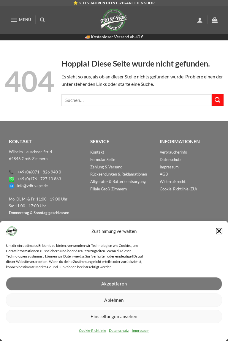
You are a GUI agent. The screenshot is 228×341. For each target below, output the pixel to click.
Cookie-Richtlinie (92, 330)
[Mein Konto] (200, 19)
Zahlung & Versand (106, 167)
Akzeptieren (114, 283)
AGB (164, 174)
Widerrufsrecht (173, 181)
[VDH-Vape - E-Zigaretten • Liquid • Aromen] (114, 20)
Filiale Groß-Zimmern (108, 189)
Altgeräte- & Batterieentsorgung (118, 181)
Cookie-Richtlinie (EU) (178, 189)
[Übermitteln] (218, 100)
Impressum (140, 330)
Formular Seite (102, 159)
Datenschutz (119, 330)
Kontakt (97, 152)
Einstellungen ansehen (114, 316)
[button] (219, 231)
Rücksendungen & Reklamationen (118, 174)
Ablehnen (114, 300)
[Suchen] (42, 20)
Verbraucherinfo (173, 152)
